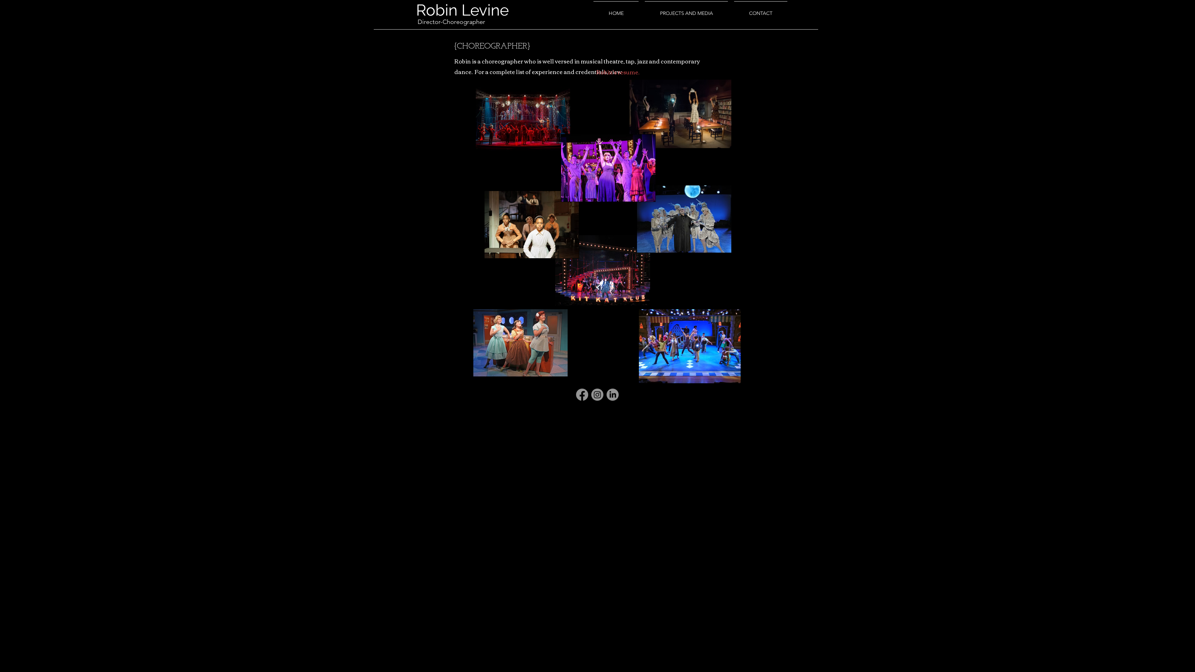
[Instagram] (597, 395)
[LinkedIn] (613, 395)
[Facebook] (582, 395)
